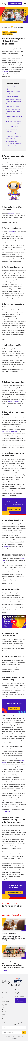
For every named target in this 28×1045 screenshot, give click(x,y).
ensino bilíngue (6, 811)
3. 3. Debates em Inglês (12, 96)
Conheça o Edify (12, 509)
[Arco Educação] (18, 980)
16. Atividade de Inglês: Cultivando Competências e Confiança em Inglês (13, 143)
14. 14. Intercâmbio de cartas (14, 134)
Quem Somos (18, 989)
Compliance (18, 993)
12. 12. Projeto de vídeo (12, 126)
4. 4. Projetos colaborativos (13, 99)
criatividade (11, 213)
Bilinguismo (5, 32)
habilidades (12, 231)
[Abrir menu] (25, 3)
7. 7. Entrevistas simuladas (13, 109)
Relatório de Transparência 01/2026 (6, 1016)
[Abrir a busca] (25, 10)
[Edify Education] (6, 980)
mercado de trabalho (13, 401)
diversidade (7, 546)
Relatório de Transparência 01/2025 (6, 1003)
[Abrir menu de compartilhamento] (25, 14)
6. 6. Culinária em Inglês (12, 106)
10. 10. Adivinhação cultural (13, 121)
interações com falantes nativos (10, 431)
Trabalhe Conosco (19, 996)
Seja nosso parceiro (15, 3)
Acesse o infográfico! (13, 892)
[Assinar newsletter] (24, 1032)
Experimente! (13, 708)
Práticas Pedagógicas (7, 34)
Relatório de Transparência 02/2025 (6, 1009)
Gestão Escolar (13, 32)
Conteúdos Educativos (5, 993)
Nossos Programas (7, 989)
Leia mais (4, 943)
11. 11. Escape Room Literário (14, 124)
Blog (3, 998)
